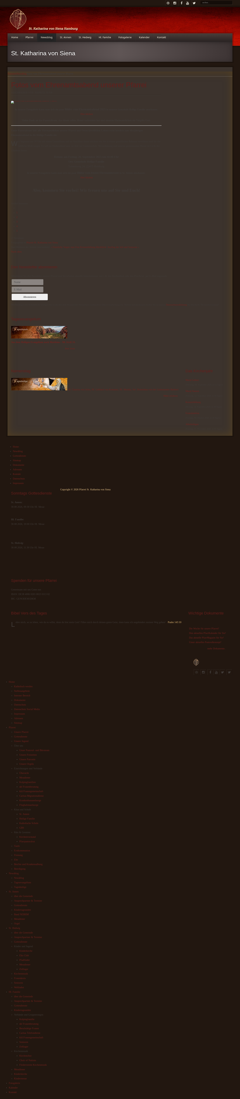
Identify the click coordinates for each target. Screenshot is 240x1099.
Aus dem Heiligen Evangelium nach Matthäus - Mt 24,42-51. (43, 342)
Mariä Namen (192, 391)
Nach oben (16, 251)
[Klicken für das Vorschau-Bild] (86, 102)
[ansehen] (39, 389)
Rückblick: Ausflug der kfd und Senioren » (117, 247)
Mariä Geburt (192, 380)
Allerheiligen (192, 424)
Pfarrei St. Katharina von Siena (42, 242)
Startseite (12, 73)
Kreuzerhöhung (193, 402)
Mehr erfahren (170, 396)
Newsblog (22, 73)
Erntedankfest (192, 413)
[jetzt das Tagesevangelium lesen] (39, 337)
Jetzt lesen (70, 348)
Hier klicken (86, 114)
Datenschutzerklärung (176, 304)
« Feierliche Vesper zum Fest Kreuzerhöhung (73, 247)
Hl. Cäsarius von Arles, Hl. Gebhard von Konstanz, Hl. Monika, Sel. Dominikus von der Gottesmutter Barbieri (123, 389)
